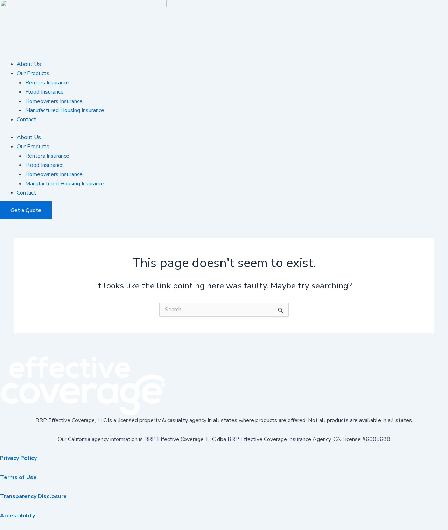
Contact (26, 119)
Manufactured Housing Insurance (64, 110)
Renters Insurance (47, 83)
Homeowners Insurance (54, 101)
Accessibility (17, 515)
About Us (29, 64)
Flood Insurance (44, 92)
